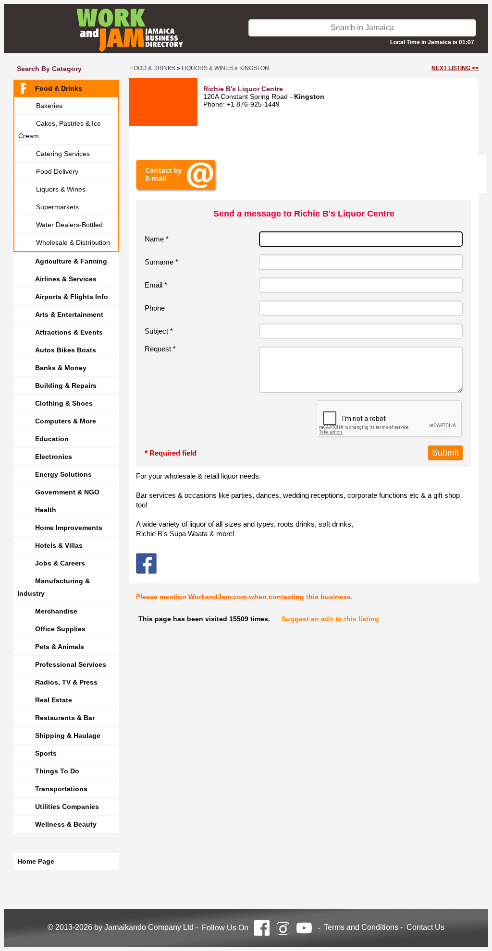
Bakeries (49, 105)
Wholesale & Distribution (73, 242)
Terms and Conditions (361, 927)
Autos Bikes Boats (65, 350)
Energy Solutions (63, 474)
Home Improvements (68, 527)
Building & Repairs (66, 385)
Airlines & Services (66, 279)
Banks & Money (60, 368)
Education (52, 439)
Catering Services (63, 153)
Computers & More (65, 421)
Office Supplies (60, 629)
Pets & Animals (59, 646)
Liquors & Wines (61, 189)
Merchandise (56, 611)
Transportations (61, 789)
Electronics (53, 456)
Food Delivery (57, 171)
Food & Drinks (58, 88)
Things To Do (57, 771)
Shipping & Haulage (67, 735)
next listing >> (455, 68)
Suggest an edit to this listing (330, 619)
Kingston (254, 68)
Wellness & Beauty (66, 824)
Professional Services (70, 664)
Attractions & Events (69, 332)
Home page (35, 861)
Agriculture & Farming (71, 261)
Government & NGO (67, 492)
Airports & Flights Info (71, 297)
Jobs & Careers (60, 563)
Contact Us (425, 927)
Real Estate (53, 700)
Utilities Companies (67, 806)
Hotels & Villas (59, 545)
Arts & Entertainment (69, 314)
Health (45, 510)
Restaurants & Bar (65, 718)
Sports (46, 753)
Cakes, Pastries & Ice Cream (59, 130)
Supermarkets (57, 207)
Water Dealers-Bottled (69, 225)
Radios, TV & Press (66, 682)
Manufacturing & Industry (53, 587)
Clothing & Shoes (64, 403)
